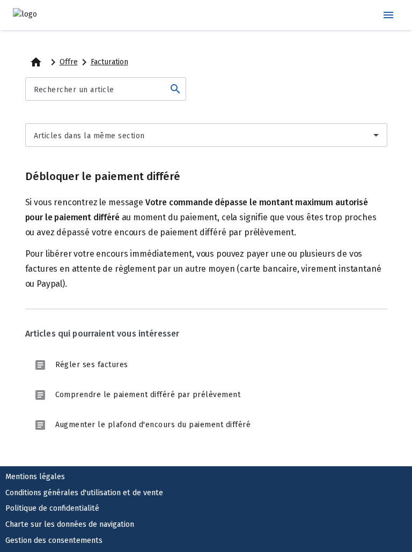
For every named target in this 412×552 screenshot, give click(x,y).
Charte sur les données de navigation (69, 524)
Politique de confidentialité (52, 508)
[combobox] (206, 135)
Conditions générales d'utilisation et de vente (84, 492)
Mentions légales (35, 476)
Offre (69, 61)
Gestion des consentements (53, 540)
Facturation (109, 61)
